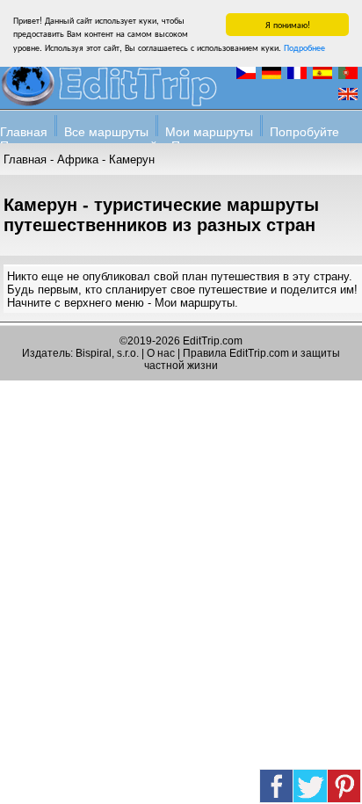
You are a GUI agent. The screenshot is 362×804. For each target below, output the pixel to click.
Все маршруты (106, 132)
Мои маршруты (209, 132)
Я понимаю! (287, 24)
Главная (23, 132)
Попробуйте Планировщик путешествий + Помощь (169, 139)
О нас (161, 353)
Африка (77, 159)
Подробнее (304, 47)
